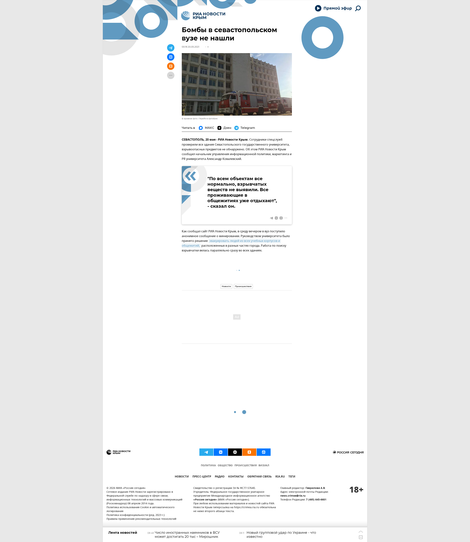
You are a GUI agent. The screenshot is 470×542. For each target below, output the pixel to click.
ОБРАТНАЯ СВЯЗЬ (259, 477)
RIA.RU (280, 477)
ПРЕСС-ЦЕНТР (201, 477)
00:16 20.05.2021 (190, 46)
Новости (226, 286)
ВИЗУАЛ (263, 466)
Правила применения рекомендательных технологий (141, 519)
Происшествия (243, 286)
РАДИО (220, 477)
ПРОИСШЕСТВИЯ (245, 466)
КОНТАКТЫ (236, 477)
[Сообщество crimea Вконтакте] (221, 452)
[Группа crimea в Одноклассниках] (249, 452)
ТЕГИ (291, 477)
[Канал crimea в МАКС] (264, 452)
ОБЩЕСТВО (225, 466)
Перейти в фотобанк (208, 118)
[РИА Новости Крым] (203, 16)
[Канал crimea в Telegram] (206, 452)
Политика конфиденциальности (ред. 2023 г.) (135, 515)
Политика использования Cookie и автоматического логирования (140, 509)
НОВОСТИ (182, 477)
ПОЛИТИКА (208, 466)
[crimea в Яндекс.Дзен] (235, 452)
